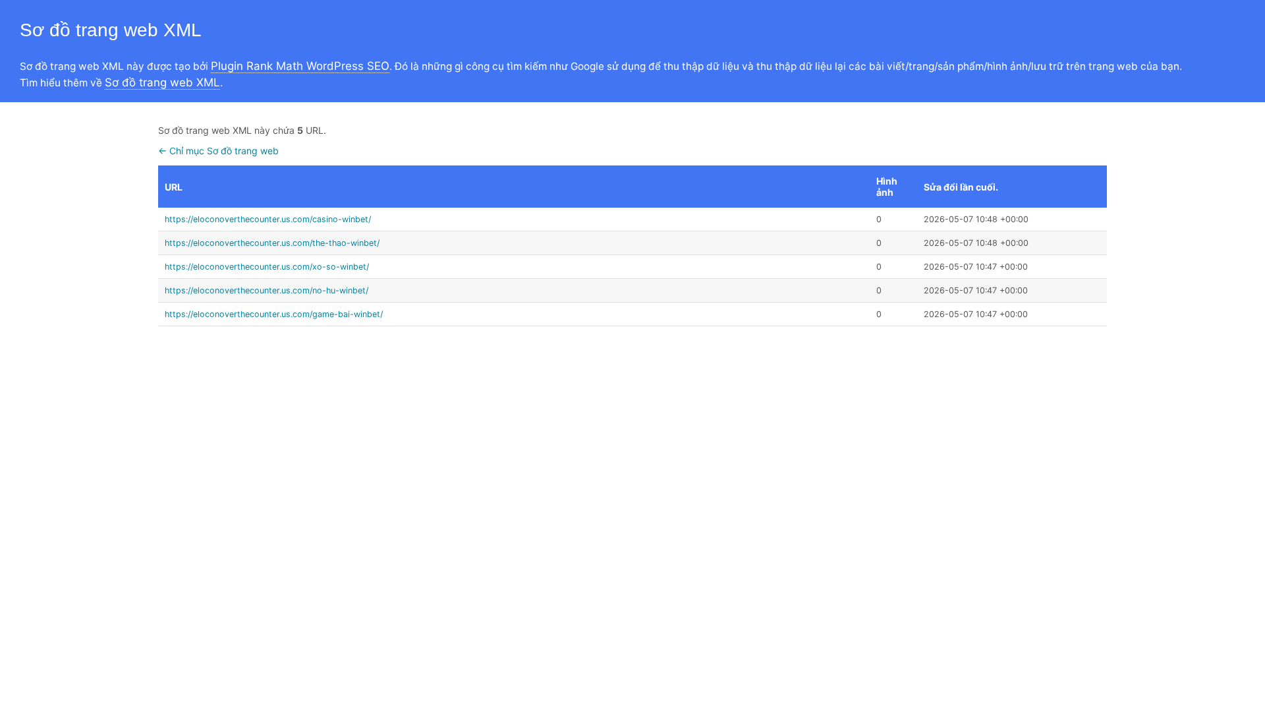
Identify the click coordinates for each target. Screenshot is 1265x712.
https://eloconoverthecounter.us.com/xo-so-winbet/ (267, 267)
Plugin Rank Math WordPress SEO (300, 66)
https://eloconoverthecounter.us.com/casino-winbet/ (268, 219)
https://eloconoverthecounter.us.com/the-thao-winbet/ (272, 243)
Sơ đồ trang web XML (162, 82)
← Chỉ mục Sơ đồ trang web (218, 150)
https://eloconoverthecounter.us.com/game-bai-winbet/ (274, 314)
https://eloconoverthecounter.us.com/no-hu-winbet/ (266, 290)
